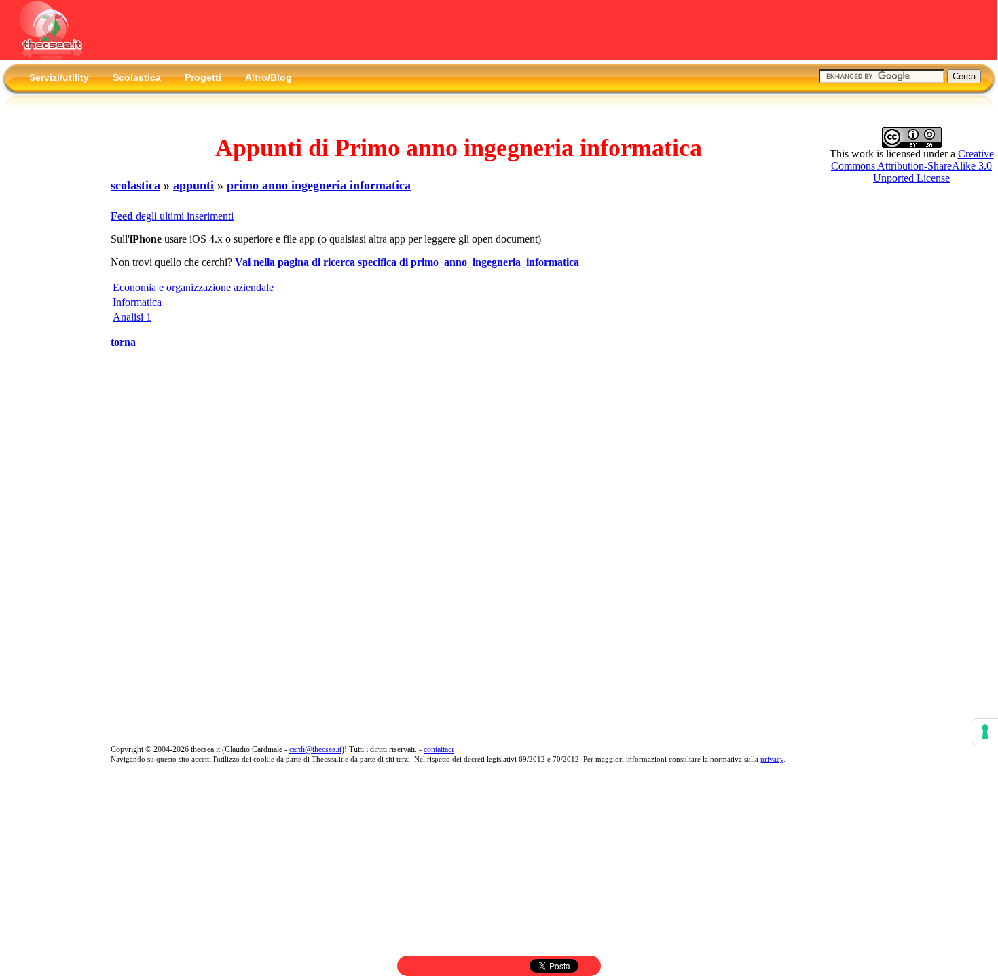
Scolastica (137, 77)
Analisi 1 (132, 317)
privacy (771, 759)
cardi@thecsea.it (315, 749)
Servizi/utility (59, 77)
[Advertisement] (44, 320)
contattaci (439, 749)
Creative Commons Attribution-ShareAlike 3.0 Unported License (912, 166)
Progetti (203, 77)
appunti (193, 185)
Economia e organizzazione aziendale (193, 287)
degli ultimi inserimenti (172, 216)
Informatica (137, 302)
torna (123, 342)
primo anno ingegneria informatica (319, 185)
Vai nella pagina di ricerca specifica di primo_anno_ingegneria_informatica (407, 262)
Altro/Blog (268, 77)
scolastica (135, 185)
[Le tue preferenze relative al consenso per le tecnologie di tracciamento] (985, 732)
